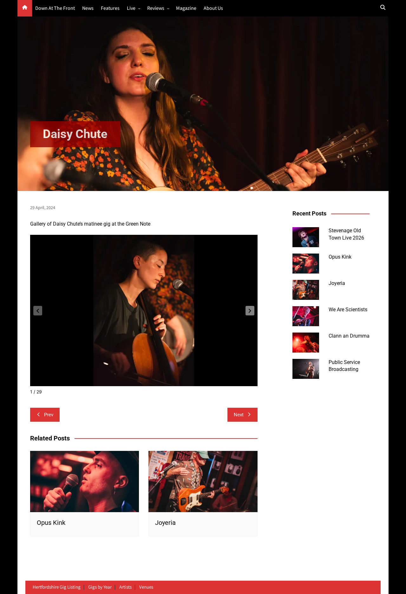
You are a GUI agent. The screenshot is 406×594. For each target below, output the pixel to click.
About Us (213, 8)
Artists (125, 587)
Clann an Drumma (349, 336)
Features (110, 8)
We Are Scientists (348, 310)
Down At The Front (55, 8)
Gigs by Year (100, 587)
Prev (48, 415)
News (88, 8)
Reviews (155, 8)
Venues (146, 587)
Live (131, 8)
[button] (250, 310)
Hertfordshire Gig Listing (57, 587)
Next (239, 415)
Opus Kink (51, 522)
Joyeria (165, 522)
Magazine (186, 8)
